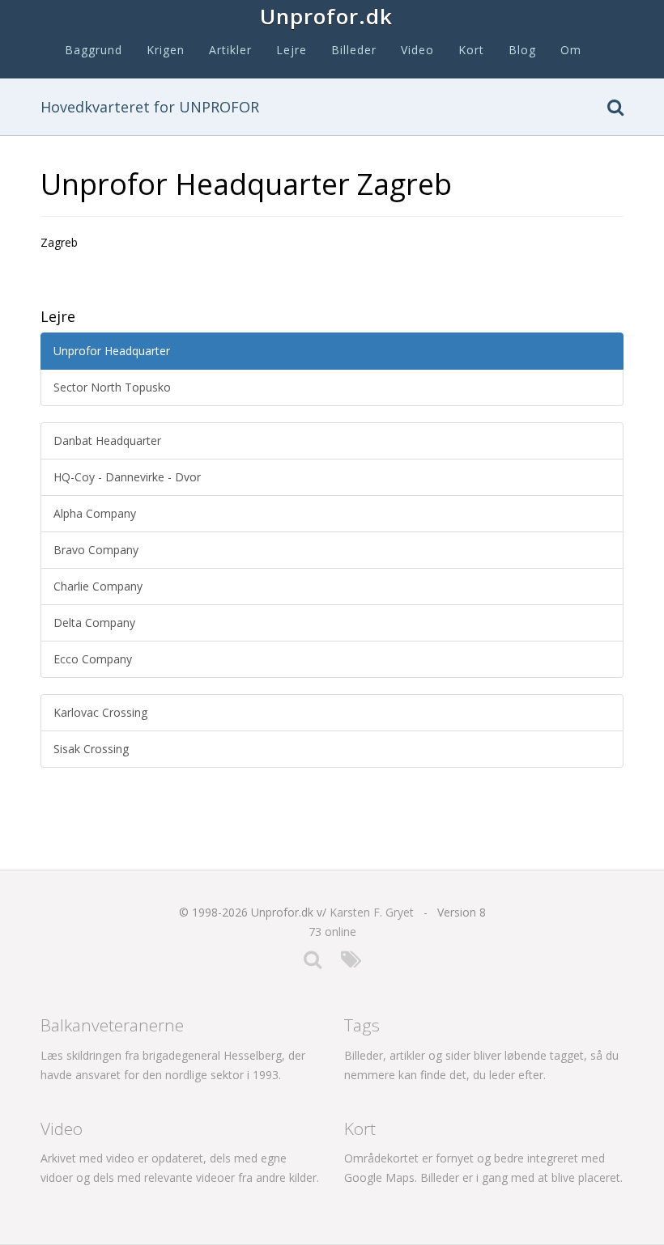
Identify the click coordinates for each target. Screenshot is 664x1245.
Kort (471, 49)
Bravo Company (95, 549)
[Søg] (615, 110)
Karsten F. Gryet (372, 912)
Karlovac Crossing (100, 712)
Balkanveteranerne (112, 1025)
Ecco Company (92, 659)
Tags (362, 1025)
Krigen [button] (166, 49)
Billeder (354, 49)
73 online (332, 931)
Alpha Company (94, 513)
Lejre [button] (291, 49)
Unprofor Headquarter (111, 350)
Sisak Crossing (91, 748)
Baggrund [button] (93, 49)
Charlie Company (98, 586)
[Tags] (351, 963)
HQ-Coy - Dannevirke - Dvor (127, 477)
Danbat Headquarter (107, 440)
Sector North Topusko (112, 387)
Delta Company (94, 622)
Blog (522, 49)
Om (570, 49)
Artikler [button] (230, 49)
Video (417, 49)
